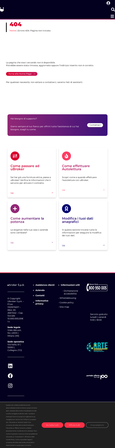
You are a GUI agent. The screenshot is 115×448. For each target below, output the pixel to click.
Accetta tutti (52, 425)
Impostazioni (97, 425)
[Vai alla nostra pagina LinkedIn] (10, 366)
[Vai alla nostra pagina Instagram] (10, 386)
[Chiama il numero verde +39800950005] (97, 287)
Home (13, 30)
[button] (112, 16)
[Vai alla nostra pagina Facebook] (10, 376)
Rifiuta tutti (74, 425)
